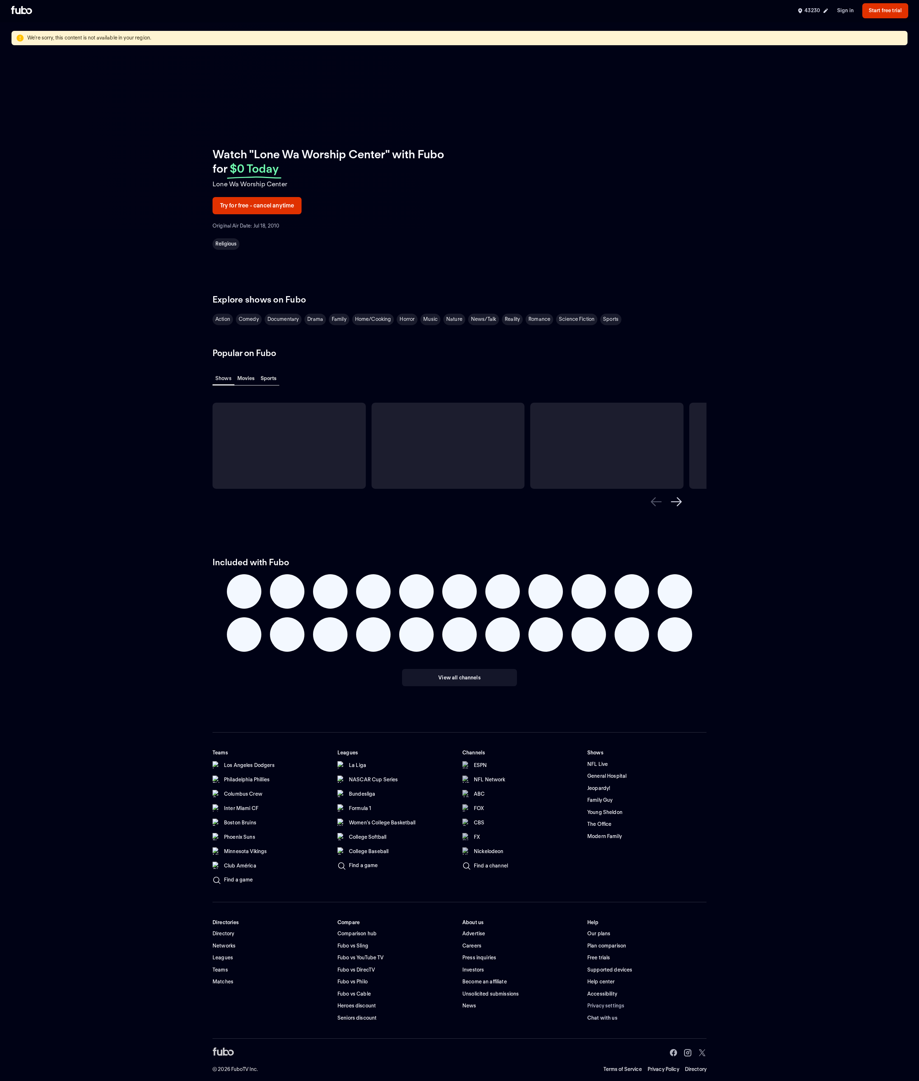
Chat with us (602, 1018)
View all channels (459, 677)
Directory (695, 1069)
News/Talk (483, 319)
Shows (223, 378)
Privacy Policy (663, 1069)
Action (222, 319)
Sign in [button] (845, 10)
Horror (407, 319)
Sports (611, 319)
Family (339, 319)
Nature (454, 319)
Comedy (249, 319)
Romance (539, 319)
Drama (315, 319)
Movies (246, 378)
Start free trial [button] (885, 10)
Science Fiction (576, 319)
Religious (226, 244)
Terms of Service (622, 1069)
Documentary (283, 319)
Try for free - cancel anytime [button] (257, 205)
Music (430, 319)
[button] (656, 502)
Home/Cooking (373, 319)
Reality (512, 319)
